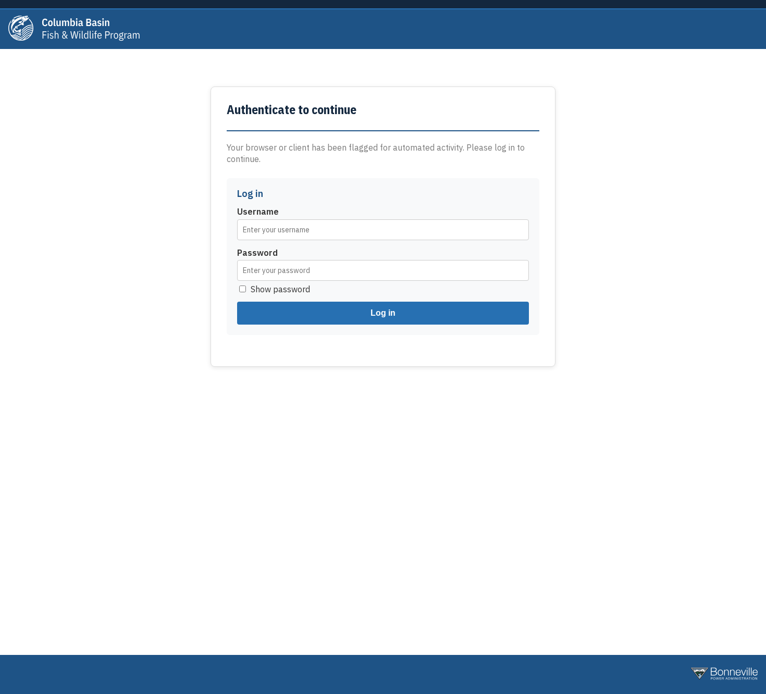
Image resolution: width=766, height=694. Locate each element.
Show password (280, 289)
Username (258, 211)
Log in (383, 312)
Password (257, 252)
